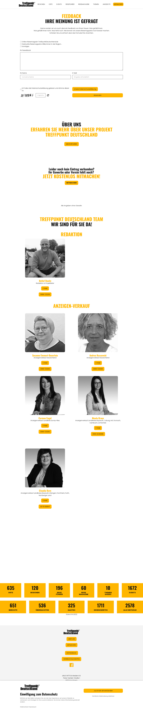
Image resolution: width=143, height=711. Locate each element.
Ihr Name (23, 73)
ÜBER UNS (71, 129)
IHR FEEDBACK (71, 653)
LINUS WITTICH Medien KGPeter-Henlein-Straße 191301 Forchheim (71, 678)
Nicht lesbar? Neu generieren (48, 95)
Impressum (32, 707)
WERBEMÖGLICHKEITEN (71, 659)
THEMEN (96, 4)
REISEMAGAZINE (83, 4)
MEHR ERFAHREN (71, 144)
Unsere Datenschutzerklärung (85, 89)
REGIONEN (41, 4)
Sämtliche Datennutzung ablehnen (103, 696)
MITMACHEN (118, 4)
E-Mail (74, 73)
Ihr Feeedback (25, 50)
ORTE (51, 4)
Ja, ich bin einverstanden (103, 691)
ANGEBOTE (107, 4)
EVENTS (59, 4)
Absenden (97, 95)
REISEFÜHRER (70, 4)
